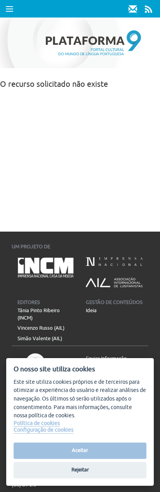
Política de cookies (37, 423)
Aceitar (80, 450)
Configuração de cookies (43, 430)
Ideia (91, 310)
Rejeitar (80, 470)
